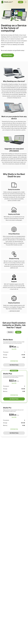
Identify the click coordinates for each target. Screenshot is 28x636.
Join (20, 2)
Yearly (18, 332)
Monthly (10, 332)
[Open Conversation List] (25, 2)
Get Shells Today (7, 55)
